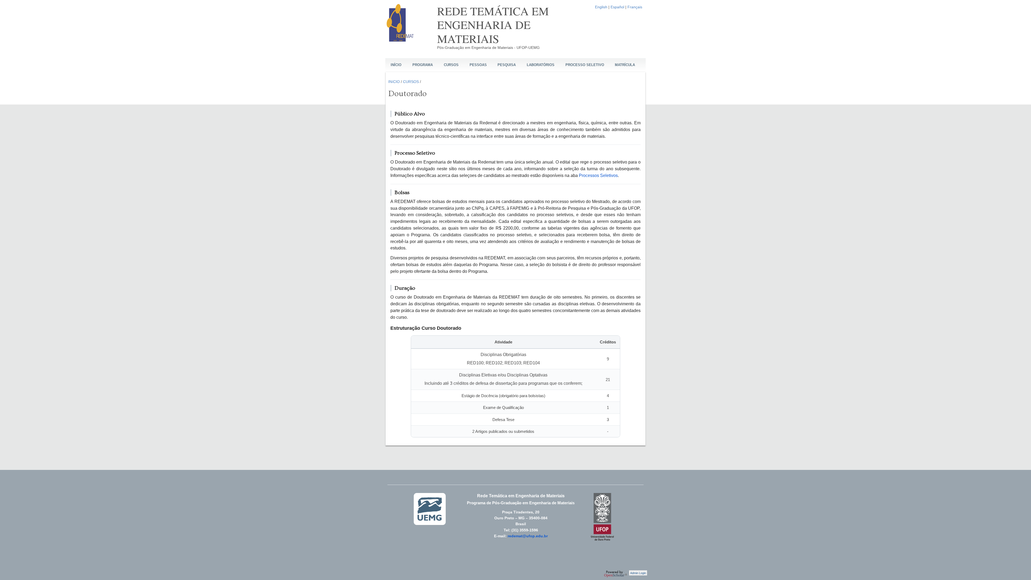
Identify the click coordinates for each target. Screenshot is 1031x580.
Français (634, 7)
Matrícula (625, 65)
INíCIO (394, 81)
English (601, 7)
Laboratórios (540, 65)
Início (396, 65)
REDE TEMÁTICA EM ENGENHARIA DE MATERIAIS (493, 24)
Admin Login (638, 573)
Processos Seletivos (598, 175)
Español (617, 7)
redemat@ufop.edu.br (528, 536)
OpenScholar (615, 573)
